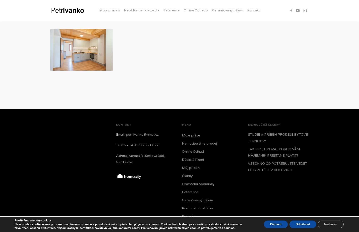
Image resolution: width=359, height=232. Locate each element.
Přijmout (276, 224)
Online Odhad (193, 152)
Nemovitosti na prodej (199, 143)
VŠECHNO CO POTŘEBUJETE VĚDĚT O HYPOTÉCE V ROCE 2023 (277, 167)
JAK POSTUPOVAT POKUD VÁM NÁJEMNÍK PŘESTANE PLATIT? (274, 152)
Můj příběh (191, 168)
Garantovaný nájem (197, 200)
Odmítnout (303, 224)
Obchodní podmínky (198, 184)
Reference (190, 192)
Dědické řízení (193, 160)
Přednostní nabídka (197, 208)
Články (187, 176)
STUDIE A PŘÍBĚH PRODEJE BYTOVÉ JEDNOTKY (278, 138)
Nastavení (330, 224)
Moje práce (191, 135)
